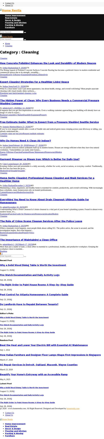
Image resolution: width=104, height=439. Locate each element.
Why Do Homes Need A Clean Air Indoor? (25, 140)
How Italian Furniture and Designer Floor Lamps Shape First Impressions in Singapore (50, 355)
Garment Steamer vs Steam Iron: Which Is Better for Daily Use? (40, 159)
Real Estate (11, 18)
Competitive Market (15, 115)
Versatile (13, 171)
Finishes (33, 75)
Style (46, 75)
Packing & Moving (14, 25)
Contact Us (9, 3)
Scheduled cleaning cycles (26, 93)
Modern (59, 152)
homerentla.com (73, 408)
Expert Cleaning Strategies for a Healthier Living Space (34, 81)
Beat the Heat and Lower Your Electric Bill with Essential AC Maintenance (44, 345)
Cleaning (3, 58)
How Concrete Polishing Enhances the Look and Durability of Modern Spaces (48, 63)
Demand (3, 75)
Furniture (10, 27)
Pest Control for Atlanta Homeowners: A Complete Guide (34, 294)
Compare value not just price (11, 133)
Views (31, 233)
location (49, 214)
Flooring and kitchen (16, 22)
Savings (26, 192)
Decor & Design (13, 20)
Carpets (3, 192)
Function (18, 152)
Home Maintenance (37, 152)
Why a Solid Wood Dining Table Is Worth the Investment (33, 265)
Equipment (25, 75)
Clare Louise (8, 164)
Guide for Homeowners (25, 214)
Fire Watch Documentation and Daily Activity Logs (29, 275)
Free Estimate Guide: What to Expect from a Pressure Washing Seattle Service (49, 121)
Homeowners (50, 152)
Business (3, 115)
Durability (27, 115)
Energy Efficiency (14, 75)
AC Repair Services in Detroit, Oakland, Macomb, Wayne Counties (38, 364)
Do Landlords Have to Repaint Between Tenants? (29, 304)
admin (5, 108)
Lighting (40, 75)
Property (43, 115)
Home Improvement (15, 15)
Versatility (21, 171)
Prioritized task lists (7, 93)
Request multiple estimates (33, 133)
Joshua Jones (8, 86)
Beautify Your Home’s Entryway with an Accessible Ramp (34, 374)
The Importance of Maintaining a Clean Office (28, 239)
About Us (9, 5)
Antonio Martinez (9, 127)
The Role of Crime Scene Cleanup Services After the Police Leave (41, 221)
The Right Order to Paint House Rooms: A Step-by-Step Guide (37, 284)
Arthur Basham (8, 68)
